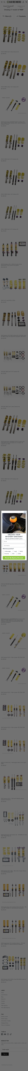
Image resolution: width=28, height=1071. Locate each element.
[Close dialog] (25, 512)
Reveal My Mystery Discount (14, 558)
